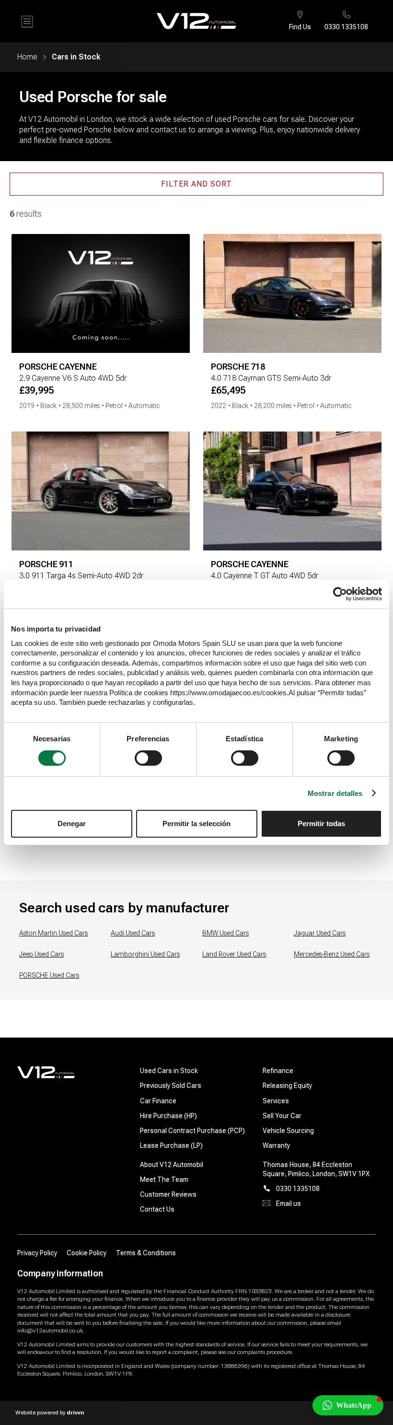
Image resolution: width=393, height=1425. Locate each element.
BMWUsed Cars (225, 933)
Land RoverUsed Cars (234, 954)
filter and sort (196, 183)
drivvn (75, 1412)
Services (276, 1101)
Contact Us (157, 1209)
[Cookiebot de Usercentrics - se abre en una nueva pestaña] (340, 594)
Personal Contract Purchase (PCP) (192, 1130)
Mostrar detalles (335, 793)
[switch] (148, 758)
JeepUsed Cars (41, 954)
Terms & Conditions (146, 1253)
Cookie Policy (86, 1253)
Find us (300, 27)
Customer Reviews (168, 1194)
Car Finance (158, 1101)
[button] (347, 1405)
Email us (288, 1203)
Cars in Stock (76, 56)
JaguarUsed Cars (320, 933)
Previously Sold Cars (170, 1085)
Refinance (278, 1071)
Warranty (276, 1145)
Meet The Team (164, 1179)
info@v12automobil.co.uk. (50, 1330)
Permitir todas (321, 823)
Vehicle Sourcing (288, 1130)
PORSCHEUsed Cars (49, 975)
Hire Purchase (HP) (168, 1116)
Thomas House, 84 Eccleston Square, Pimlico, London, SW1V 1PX (316, 1169)
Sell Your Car (282, 1116)
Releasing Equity (287, 1085)
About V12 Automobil (171, 1164)
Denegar (72, 823)
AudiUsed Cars (133, 933)
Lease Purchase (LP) (171, 1145)
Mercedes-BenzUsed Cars (332, 954)
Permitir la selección (196, 823)
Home (27, 56)
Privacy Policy (37, 1253)
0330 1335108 (346, 27)
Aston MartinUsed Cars (53, 933)
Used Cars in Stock (169, 1071)
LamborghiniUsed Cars (145, 954)
